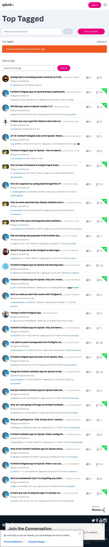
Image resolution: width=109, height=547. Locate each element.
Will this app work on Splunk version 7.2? (39, 106)
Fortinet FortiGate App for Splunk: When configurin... (45, 434)
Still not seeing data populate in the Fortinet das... (44, 235)
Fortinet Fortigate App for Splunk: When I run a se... (44, 463)
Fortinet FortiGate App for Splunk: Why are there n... (45, 327)
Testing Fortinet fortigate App (33, 312)
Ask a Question (91, 31)
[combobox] (37, 31)
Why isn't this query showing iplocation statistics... (44, 220)
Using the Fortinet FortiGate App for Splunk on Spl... (45, 371)
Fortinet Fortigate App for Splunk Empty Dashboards (45, 91)
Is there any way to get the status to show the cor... (44, 121)
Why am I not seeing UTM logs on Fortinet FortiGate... (45, 404)
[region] (41, 538)
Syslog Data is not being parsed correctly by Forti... (44, 77)
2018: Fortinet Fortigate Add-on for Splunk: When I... (45, 135)
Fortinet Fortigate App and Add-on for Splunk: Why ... (45, 356)
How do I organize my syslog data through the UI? (44, 183)
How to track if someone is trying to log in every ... (43, 165)
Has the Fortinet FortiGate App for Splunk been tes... (45, 390)
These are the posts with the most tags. (26, 49)
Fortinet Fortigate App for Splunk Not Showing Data (45, 264)
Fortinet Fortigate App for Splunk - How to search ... (44, 150)
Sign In (95, 5)
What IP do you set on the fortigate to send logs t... (44, 250)
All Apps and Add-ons (19, 81)
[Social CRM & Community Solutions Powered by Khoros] (98, 509)
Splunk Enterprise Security (22, 298)
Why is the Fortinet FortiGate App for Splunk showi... (45, 448)
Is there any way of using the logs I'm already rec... (44, 492)
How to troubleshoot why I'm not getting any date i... (45, 478)
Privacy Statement (13, 541)
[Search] (68, 31)
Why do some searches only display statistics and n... (46, 202)
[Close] (79, 533)
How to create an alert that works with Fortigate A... (45, 294)
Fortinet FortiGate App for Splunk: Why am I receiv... (45, 279)
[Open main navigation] (105, 4)
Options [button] (100, 41)
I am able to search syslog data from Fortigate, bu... (44, 342)
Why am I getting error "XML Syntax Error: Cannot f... (45, 419)
